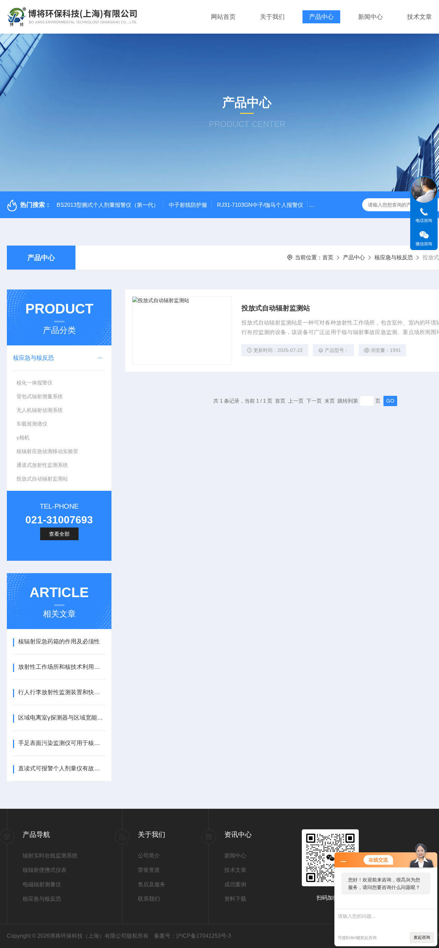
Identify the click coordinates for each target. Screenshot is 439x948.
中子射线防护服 (188, 205)
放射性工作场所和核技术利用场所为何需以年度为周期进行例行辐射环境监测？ (61, 667)
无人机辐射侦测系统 (39, 410)
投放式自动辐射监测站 (42, 479)
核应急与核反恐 (394, 257)
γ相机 (22, 437)
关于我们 (272, 16)
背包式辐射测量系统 (39, 396)
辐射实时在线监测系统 (50, 855)
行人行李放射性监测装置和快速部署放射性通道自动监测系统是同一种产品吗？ (61, 692)
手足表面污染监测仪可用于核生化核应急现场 (61, 743)
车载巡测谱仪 (31, 424)
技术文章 (419, 16)
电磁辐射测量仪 (42, 884)
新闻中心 (370, 16)
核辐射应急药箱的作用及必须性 (59, 641)
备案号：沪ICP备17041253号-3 (192, 936)
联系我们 (149, 899)
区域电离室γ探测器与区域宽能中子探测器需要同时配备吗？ (61, 717)
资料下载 (235, 899)
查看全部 (59, 534)
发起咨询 (422, 937)
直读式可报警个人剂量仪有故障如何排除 (61, 768)
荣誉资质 (149, 870)
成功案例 (235, 884)
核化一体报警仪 (34, 383)
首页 (327, 257)
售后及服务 (151, 884)
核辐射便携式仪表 (45, 870)
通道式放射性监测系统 (42, 465)
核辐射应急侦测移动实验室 (47, 451)
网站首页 (223, 16)
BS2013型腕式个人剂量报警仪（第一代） (108, 205)
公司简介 (149, 855)
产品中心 (321, 16)
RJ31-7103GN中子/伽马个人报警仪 (260, 205)
